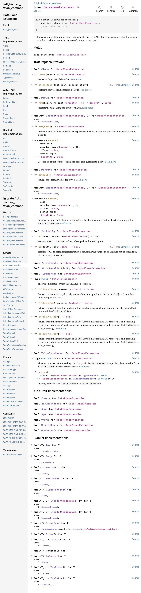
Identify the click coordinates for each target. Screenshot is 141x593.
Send (44, 409)
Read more (75, 79)
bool (98, 236)
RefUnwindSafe (51, 403)
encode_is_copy (48, 316)
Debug (45, 97)
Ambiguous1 (68, 500)
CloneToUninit (56, 489)
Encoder (64, 205)
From (49, 534)
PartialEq (48, 231)
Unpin (45, 419)
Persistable (49, 262)
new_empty (45, 126)
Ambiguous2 (68, 511)
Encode (50, 187)
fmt (41, 102)
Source (37, 11)
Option (74, 23)
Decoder (64, 147)
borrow (43, 372)
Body (49, 456)
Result (94, 102)
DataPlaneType (89, 23)
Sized (56, 451)
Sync (44, 414)
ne (40, 246)
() (100, 102)
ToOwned (51, 556)
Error (108, 102)
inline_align (47, 289)
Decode (50, 115)
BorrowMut (52, 478)
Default (46, 169)
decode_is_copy (48, 333)
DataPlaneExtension (70, 69)
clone (42, 74)
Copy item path (78, 7)
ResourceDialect (49, 121)
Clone (45, 69)
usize (54, 150)
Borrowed (46, 358)
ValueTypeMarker (52, 353)
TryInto (55, 578)
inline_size (46, 303)
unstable (125, 85)
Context (75, 289)
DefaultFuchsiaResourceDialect (100, 529)
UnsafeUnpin (49, 425)
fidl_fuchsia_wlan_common (47, 3)
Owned (44, 278)
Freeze (45, 398)
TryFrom (55, 567)
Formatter (71, 102)
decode (52, 140)
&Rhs (64, 246)
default (43, 174)
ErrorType (52, 523)
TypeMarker (48, 273)
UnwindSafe (48, 430)
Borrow (50, 467)
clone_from (45, 84)
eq (40, 236)
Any (48, 445)
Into (53, 539)
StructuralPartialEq (55, 268)
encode (52, 198)
